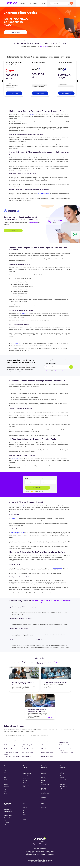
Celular (24, 814)
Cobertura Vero (7, 809)
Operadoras (7, 766)
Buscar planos (37, 487)
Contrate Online (15, 32)
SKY (5, 777)
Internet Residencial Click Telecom (45, 784)
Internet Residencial (44, 766)
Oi (4, 775)
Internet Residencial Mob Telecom (45, 779)
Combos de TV (63, 779)
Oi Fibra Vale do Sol (27, 752)
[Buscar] (71, 3)
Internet (22, 3)
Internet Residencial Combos (43, 773)
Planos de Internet (25, 766)
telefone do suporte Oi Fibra (18, 506)
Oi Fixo (24, 313)
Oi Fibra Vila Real (8, 748)
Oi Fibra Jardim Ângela (10, 745)
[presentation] (3, 80)
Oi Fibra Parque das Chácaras (12, 756)
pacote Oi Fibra (15, 458)
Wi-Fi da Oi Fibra (57, 568)
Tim (5, 772)
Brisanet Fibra (26, 775)
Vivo (5, 770)
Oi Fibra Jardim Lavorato (66, 752)
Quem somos (44, 807)
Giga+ (5, 793)
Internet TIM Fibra (8, 815)
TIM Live (25, 780)
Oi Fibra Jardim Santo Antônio (30, 741)
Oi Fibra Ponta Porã (27, 748)
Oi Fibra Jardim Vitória (10, 741)
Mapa (42, 803)
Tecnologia (25, 807)
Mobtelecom (7, 786)
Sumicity (6, 779)
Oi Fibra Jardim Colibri (47, 752)
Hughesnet (6, 789)
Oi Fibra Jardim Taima (47, 756)
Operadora (25, 810)
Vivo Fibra (25, 782)
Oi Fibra (32, 114)
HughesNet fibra (26, 778)
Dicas (24, 817)
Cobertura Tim (7, 820)
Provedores (33, 3)
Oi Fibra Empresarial (43, 193)
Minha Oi (13, 518)
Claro (5, 791)
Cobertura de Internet (7, 803)
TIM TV (61, 782)
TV (23, 812)
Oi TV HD (15, 343)
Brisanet (6, 784)
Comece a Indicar (13, 230)
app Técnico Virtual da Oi (17, 532)
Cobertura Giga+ (8, 817)
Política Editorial (45, 810)
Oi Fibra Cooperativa (46, 748)
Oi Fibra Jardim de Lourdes (48, 741)
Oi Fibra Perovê (26, 756)
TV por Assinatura (63, 766)
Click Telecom (7, 782)
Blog (43, 3)
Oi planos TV (63, 784)
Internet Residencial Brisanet (43, 797)
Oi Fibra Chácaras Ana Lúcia (48, 745)
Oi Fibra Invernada (64, 745)
